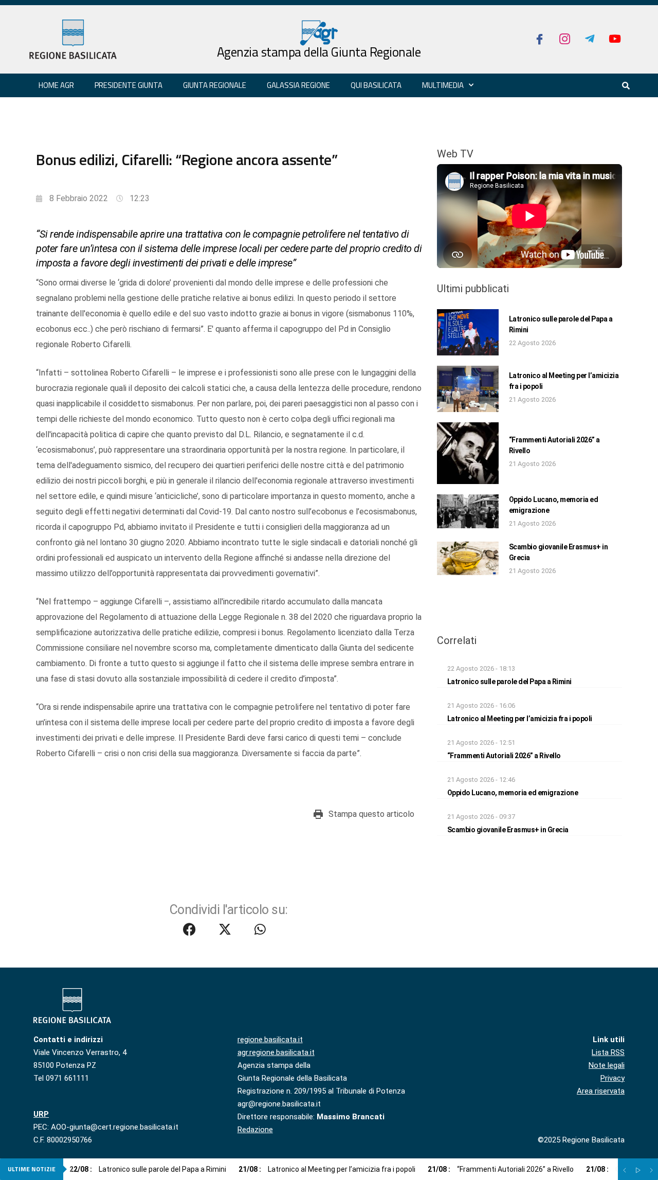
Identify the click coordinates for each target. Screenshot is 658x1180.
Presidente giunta (128, 85)
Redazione (255, 1129)
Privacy (612, 1078)
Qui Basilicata (376, 85)
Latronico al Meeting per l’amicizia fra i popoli (519, 718)
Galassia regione (298, 85)
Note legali (607, 1065)
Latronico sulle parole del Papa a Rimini (509, 681)
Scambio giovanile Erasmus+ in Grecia (508, 830)
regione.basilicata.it (270, 1039)
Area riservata (601, 1091)
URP (41, 1114)
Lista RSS (608, 1052)
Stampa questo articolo (371, 814)
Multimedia (443, 85)
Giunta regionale (214, 85)
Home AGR (56, 85)
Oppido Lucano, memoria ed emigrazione (512, 793)
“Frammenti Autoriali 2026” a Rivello (504, 756)
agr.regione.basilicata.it (276, 1052)
